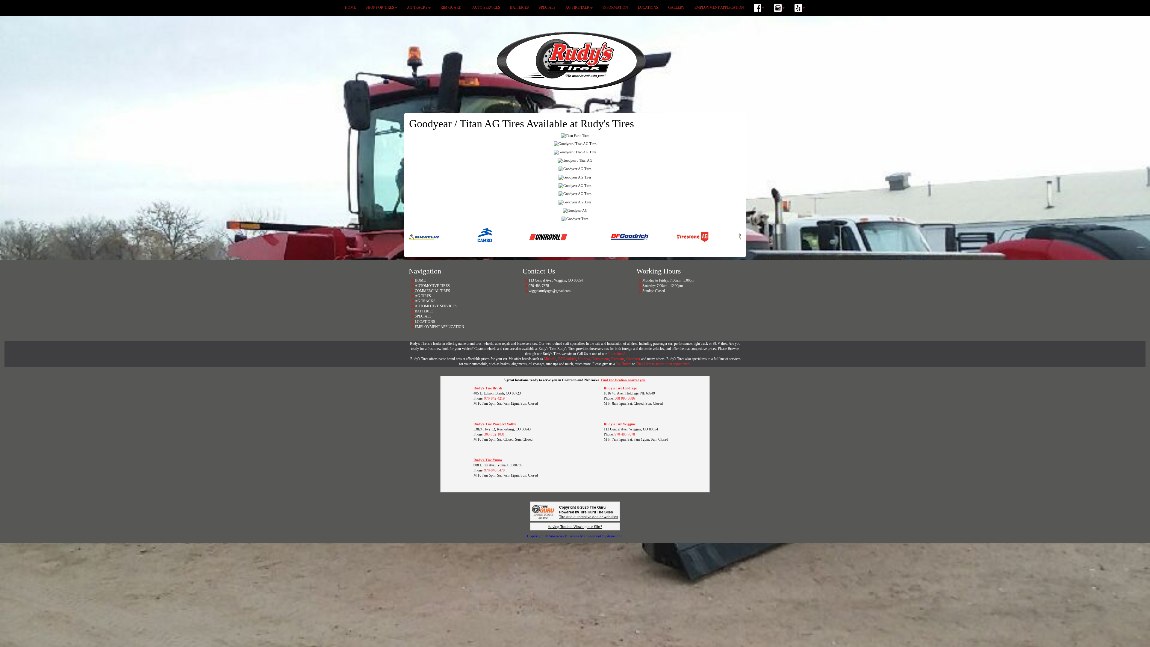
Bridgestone (600, 359)
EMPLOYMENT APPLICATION (719, 7)
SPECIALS (547, 7)
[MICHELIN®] (701, 237)
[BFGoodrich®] (575, 237)
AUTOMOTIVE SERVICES (436, 306)
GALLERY (676, 7)
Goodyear (633, 359)
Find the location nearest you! (624, 380)
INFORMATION (615, 7)
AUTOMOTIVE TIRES (432, 286)
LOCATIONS (648, 7)
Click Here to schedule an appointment (663, 364)
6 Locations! (616, 354)
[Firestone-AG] (638, 237)
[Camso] (431, 237)
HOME (350, 7)
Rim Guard (451, 7)
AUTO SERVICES (486, 7)
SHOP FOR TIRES (380, 7)
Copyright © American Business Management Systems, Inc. (575, 536)
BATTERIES (519, 7)
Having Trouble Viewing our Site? (575, 526)
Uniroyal (584, 359)
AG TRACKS (417, 7)
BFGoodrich (567, 359)
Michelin (550, 359)
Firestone (617, 359)
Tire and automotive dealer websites (588, 514)
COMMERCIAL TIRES (432, 291)
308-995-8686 (625, 398)
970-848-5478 (494, 470)
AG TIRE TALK (577, 7)
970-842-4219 (494, 398)
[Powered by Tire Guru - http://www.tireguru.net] (543, 511)
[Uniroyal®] (494, 237)
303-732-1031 (494, 434)
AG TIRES (423, 296)
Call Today (624, 364)
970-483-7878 (625, 434)
